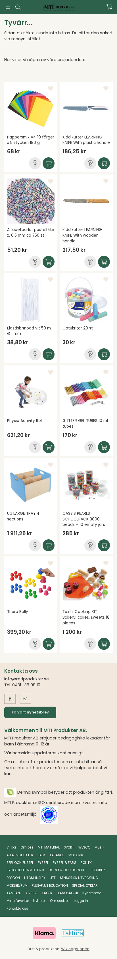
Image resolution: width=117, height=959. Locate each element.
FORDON (13, 878)
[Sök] (18, 7)
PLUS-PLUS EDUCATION (50, 885)
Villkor (11, 847)
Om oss (27, 847)
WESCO (84, 847)
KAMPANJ (14, 893)
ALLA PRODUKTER (20, 855)
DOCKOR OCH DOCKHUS (68, 870)
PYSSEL (43, 863)
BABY (41, 855)
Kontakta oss (17, 908)
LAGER (47, 893)
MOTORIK (75, 855)
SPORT (69, 847)
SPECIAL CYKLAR (85, 885)
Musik (99, 847)
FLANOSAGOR (67, 893)
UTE (53, 878)
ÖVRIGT (32, 893)
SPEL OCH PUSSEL (20, 863)
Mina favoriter (18, 900)
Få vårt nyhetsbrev (30, 712)
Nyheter (39, 900)
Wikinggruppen (75, 949)
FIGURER (98, 870)
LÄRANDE (57, 855)
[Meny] (8, 7)
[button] (35, 163)
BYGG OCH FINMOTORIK (25, 870)
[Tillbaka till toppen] (101, 947)
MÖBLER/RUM (17, 885)
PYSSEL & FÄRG (64, 863)
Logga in (81, 900)
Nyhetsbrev (91, 893)
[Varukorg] (109, 7)
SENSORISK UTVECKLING (79, 878)
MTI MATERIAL (49, 847)
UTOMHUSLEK (34, 878)
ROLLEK (86, 863)
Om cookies (60, 900)
